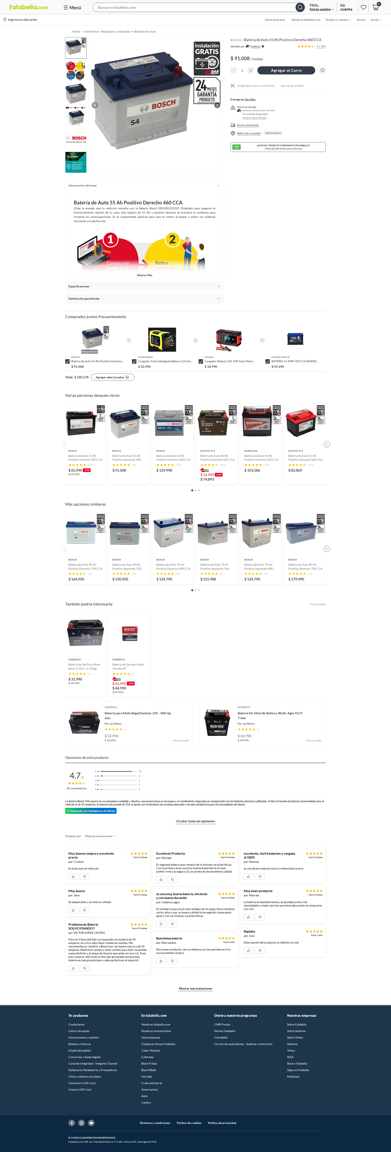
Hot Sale (146, 1076)
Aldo (144, 1096)
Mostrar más (144, 275)
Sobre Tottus (295, 1037)
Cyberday (147, 1057)
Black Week (148, 1070)
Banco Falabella (297, 1063)
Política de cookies (189, 1123)
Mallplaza (293, 1076)
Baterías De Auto (145, 31)
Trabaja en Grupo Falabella (158, 1044)
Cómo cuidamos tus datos (84, 1076)
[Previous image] (95, 105)
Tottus (291, 1050)
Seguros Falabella (298, 1070)
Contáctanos (76, 1024)
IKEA (290, 1057)
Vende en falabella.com (155, 1024)
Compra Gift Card (79, 1089)
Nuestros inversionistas (156, 1031)
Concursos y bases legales (84, 1057)
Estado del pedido (79, 1050)
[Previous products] (64, 444)
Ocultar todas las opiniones (195, 821)
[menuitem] (335, 19)
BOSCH (236, 40)
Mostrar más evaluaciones (195, 988)
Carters (146, 1102)
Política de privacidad (222, 1123)
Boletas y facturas (79, 1044)
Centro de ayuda (78, 1031)
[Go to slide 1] (192, 490)
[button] (199, 7)
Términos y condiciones (155, 1123)
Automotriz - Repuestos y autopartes (107, 31)
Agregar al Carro (286, 70)
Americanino (149, 1089)
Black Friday (149, 1063)
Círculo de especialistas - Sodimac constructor (243, 1044)
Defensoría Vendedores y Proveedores (92, 1070)
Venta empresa (150, 1037)
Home (76, 31)
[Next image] (217, 105)
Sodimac (292, 1044)
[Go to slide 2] (195, 490)
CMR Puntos (222, 1024)
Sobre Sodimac (296, 1031)
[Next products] (327, 444)
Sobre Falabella (296, 1024)
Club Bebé (220, 1037)
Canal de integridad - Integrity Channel (92, 1063)
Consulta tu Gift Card (82, 1083)
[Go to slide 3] (199, 490)
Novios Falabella (224, 1031)
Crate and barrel (151, 1083)
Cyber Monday (150, 1050)
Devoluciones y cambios (83, 1037)
